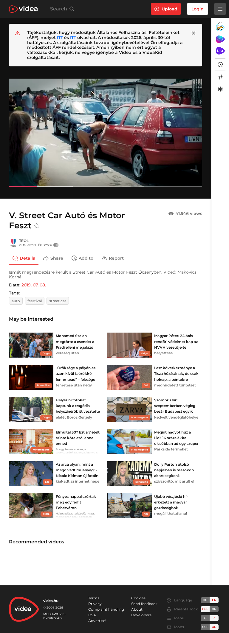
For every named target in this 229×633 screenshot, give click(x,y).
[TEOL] (13, 242)
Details (27, 258)
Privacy (95, 603)
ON (214, 609)
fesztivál (34, 301)
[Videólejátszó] (105, 132)
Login (197, 9)
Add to (86, 258)
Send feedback (144, 603)
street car (57, 301)
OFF (205, 627)
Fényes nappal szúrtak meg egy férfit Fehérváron (76, 502)
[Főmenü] (220, 9)
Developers (141, 615)
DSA (92, 615)
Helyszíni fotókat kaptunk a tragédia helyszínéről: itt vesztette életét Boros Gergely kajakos (78, 411)
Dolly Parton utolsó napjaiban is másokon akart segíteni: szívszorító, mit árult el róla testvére (174, 475)
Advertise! (97, 620)
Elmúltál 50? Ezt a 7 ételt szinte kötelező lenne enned (78, 438)
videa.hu (50, 600)
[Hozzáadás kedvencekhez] (36, 226)
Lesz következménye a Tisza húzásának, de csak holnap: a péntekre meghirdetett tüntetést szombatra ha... (176, 379)
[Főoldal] (23, 9)
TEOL (24, 240)
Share (56, 258)
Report (116, 258)
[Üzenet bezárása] (193, 33)
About (137, 609)
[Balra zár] (205, 618)
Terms (93, 598)
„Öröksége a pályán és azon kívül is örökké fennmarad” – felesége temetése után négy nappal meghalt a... (75, 379)
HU (205, 600)
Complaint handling (106, 609)
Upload (169, 9)
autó (16, 301)
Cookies (138, 598)
